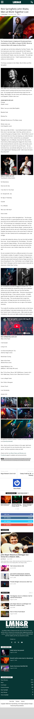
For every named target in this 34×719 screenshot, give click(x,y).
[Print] (17, 466)
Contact (23, 701)
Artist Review (4, 692)
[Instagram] (15, 642)
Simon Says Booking (12, 703)
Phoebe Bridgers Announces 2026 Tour (21, 582)
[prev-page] (16, 509)
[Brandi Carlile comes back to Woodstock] (6, 499)
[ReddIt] (10, 466)
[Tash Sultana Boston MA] (5, 568)
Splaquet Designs (28, 703)
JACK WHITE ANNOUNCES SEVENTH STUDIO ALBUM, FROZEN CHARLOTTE (20, 574)
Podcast (17, 701)
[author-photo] (17, 483)
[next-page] (18, 509)
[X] (6, 466)
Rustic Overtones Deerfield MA (19, 666)
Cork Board (3, 685)
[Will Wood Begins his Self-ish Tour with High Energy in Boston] (17, 499)
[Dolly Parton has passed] (5, 652)
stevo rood (18, 460)
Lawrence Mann (27, 458)
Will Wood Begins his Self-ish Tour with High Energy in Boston (17, 505)
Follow (30, 517)
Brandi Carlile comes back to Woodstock (5, 505)
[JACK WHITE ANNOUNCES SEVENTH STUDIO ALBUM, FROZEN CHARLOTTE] (5, 576)
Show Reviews (4, 680)
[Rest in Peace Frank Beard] (5, 614)
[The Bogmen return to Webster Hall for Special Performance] (5, 598)
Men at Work (4, 460)
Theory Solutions (20, 705)
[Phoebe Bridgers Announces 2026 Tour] (5, 584)
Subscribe (29, 524)
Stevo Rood (4, 14)
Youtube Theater (26, 460)
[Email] (14, 466)
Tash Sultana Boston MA (17, 566)
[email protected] (8, 441)
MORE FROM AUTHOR (22, 493)
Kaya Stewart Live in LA (8, 473)
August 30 (7, 458)
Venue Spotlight (4, 694)
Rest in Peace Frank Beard (17, 611)
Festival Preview (5, 687)
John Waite (20, 458)
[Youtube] (22, 642)
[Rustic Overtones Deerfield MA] (5, 668)
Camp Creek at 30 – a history (26, 474)
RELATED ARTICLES (11, 493)
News (2, 682)
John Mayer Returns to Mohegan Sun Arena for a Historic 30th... (15, 556)
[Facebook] (2, 466)
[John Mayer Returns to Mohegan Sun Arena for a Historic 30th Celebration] (17, 542)
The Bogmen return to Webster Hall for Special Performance (21, 596)
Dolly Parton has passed (17, 650)
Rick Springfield (11, 460)
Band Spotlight (4, 690)
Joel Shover (3, 559)
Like (31, 514)
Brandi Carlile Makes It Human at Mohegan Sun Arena (28, 505)
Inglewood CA (13, 458)
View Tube (11, 701)
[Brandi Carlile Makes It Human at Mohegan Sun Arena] (28, 499)
